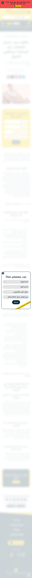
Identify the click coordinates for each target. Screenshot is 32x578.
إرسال (16, 302)
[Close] (2, 2)
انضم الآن (18, 6)
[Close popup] (3, 273)
